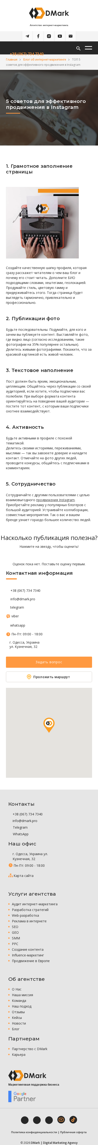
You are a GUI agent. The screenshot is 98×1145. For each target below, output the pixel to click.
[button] (49, 725)
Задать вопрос (49, 662)
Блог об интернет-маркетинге (44, 59)
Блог (16, 1029)
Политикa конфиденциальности (34, 1132)
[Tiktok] (73, 1119)
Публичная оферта (73, 1132)
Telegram (20, 827)
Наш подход (21, 1006)
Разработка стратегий (30, 909)
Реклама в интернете (29, 921)
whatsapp (17, 625)
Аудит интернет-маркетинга (35, 904)
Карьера (18, 1054)
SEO (15, 926)
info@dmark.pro (22, 599)
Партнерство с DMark (29, 1049)
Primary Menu (88, 47)
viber (15, 616)
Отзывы (18, 1012)
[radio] (32, 555)
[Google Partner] (22, 1096)
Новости (19, 1023)
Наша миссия (22, 995)
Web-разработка (25, 915)
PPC (15, 944)
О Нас (16, 989)
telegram (17, 607)
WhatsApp (20, 834)
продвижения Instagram (55, 500)
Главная (11, 59)
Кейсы (17, 1017)
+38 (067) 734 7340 (26, 54)
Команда (19, 1000)
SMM (16, 938)
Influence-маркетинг (28, 955)
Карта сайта (24, 875)
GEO (15, 932)
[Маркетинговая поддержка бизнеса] (27, 1075)
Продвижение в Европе (31, 961)
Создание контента (28, 949)
